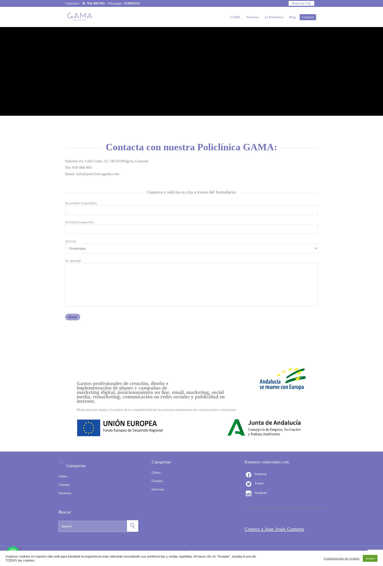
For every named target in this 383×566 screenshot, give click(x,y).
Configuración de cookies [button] (342, 558)
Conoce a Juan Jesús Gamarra (274, 529)
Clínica (63, 476)
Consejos (64, 484)
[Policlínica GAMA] (81, 17)
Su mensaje (73, 260)
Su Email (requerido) (79, 222)
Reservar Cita (301, 3)
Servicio (70, 241)
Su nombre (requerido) (81, 203)
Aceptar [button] (370, 558)
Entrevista (65, 493)
